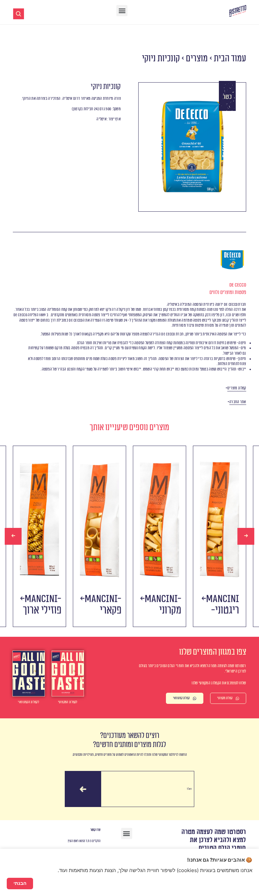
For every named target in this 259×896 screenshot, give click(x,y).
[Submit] (83, 789)
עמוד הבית (230, 58)
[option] (39, 536)
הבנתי (19, 883)
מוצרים (197, 58)
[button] (121, 10)
